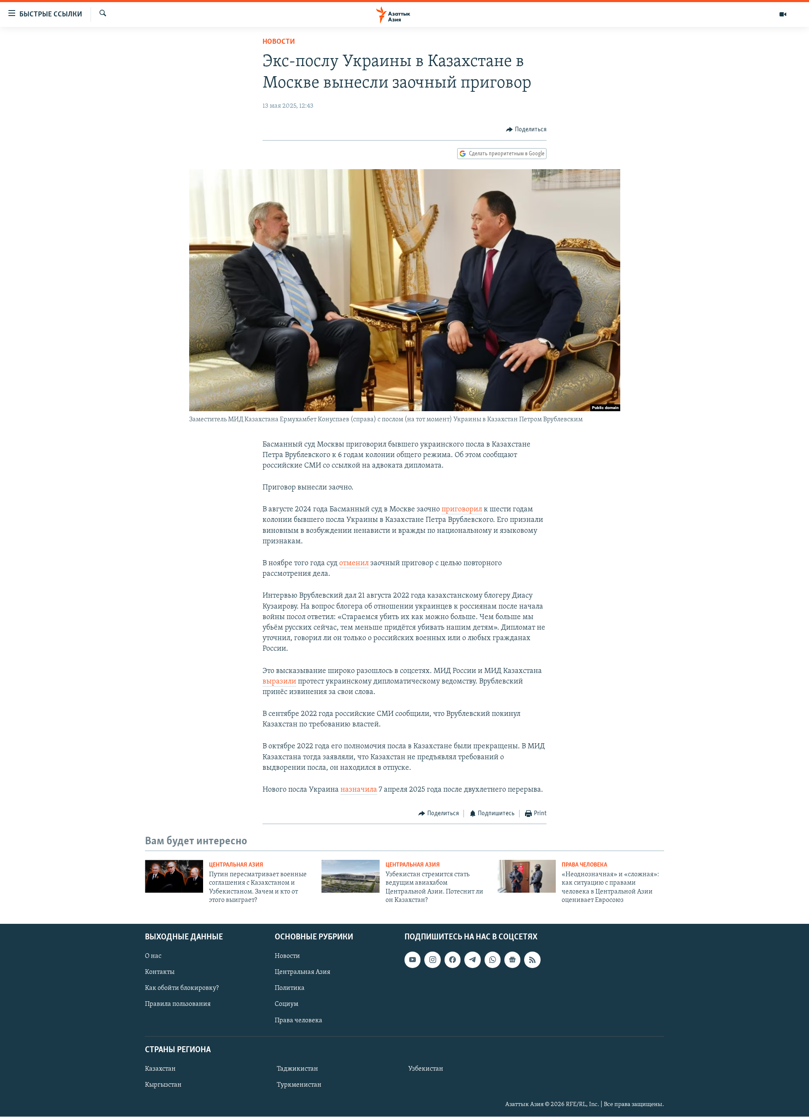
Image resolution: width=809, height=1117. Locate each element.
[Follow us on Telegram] (472, 960)
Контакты (159, 972)
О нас (153, 956)
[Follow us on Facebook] (453, 960)
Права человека (584, 865)
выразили (279, 682)
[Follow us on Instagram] (432, 960)
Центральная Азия (236, 865)
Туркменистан (299, 1085)
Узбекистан (425, 1069)
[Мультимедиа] (783, 14)
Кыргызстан (163, 1085)
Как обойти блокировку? (182, 988)
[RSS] (532, 960)
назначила (358, 790)
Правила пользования (178, 1004)
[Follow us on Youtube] (412, 960)
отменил (354, 563)
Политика (290, 988)
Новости (279, 42)
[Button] (526, 129)
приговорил (462, 509)
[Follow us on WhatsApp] (493, 960)
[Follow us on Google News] (512, 960)
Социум (286, 1004)
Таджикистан (297, 1069)
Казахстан (160, 1069)
